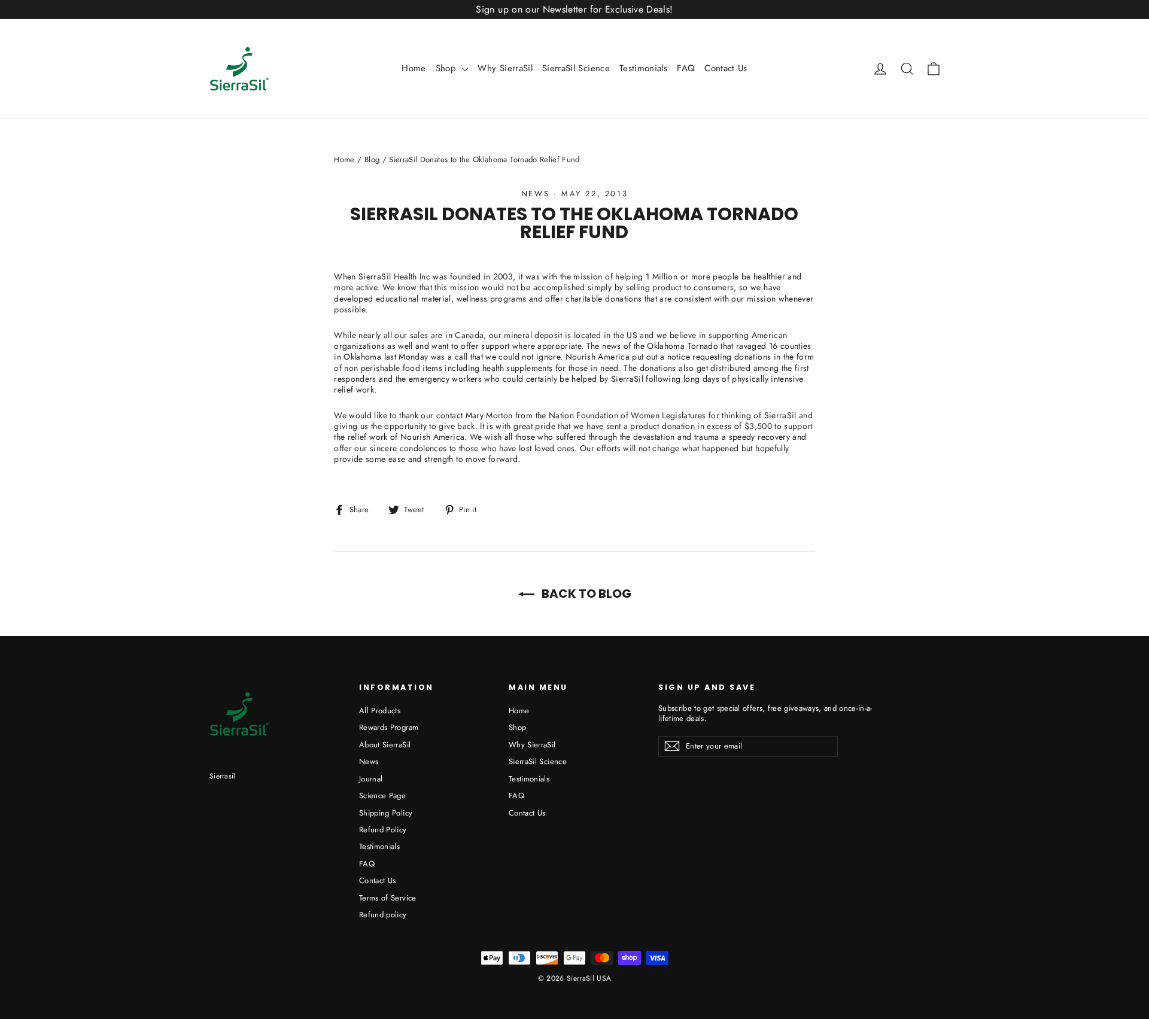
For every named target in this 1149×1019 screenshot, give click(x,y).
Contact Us (725, 68)
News (535, 193)
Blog (371, 159)
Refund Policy (383, 829)
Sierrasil (222, 776)
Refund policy (383, 914)
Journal (370, 778)
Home (413, 68)
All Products (379, 710)
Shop (448, 68)
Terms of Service (388, 898)
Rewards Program (388, 727)
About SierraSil (385, 744)
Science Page (382, 795)
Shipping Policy (385, 813)
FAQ (686, 68)
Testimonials (643, 68)
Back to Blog (585, 593)
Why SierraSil (505, 68)
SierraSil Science (576, 68)
